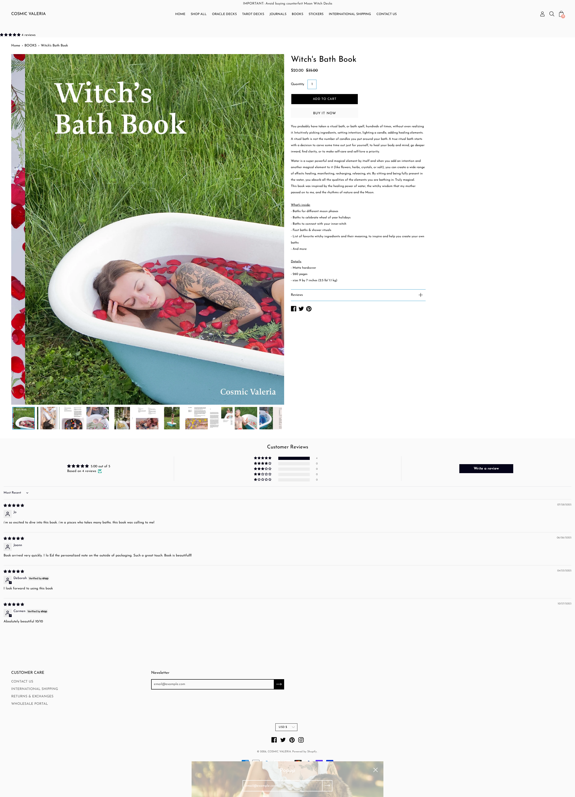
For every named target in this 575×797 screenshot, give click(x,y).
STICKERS (316, 14)
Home (15, 45)
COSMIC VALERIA (28, 14)
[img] (14, 505)
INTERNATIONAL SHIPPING (350, 14)
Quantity (297, 84)
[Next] (272, 229)
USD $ (283, 727)
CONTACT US (386, 14)
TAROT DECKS (253, 14)
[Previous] (22, 229)
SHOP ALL (199, 14)
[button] (11, 35)
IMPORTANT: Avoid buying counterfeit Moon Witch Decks (287, 3)
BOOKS (297, 14)
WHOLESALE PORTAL (29, 704)
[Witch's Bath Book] (23, 418)
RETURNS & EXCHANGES (32, 696)
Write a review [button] (486, 468)
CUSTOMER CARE (27, 673)
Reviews (297, 295)
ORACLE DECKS (224, 14)
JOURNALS (278, 14)
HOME (180, 14)
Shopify (312, 751)
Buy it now (324, 113)
